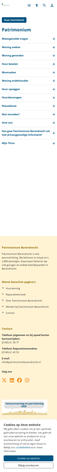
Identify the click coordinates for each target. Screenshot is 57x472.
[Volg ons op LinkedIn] (12, 380)
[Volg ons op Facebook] (19, 380)
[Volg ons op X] (4, 380)
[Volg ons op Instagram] (27, 380)
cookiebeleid (23, 447)
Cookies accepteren (28, 458)
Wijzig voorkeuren (28, 465)
